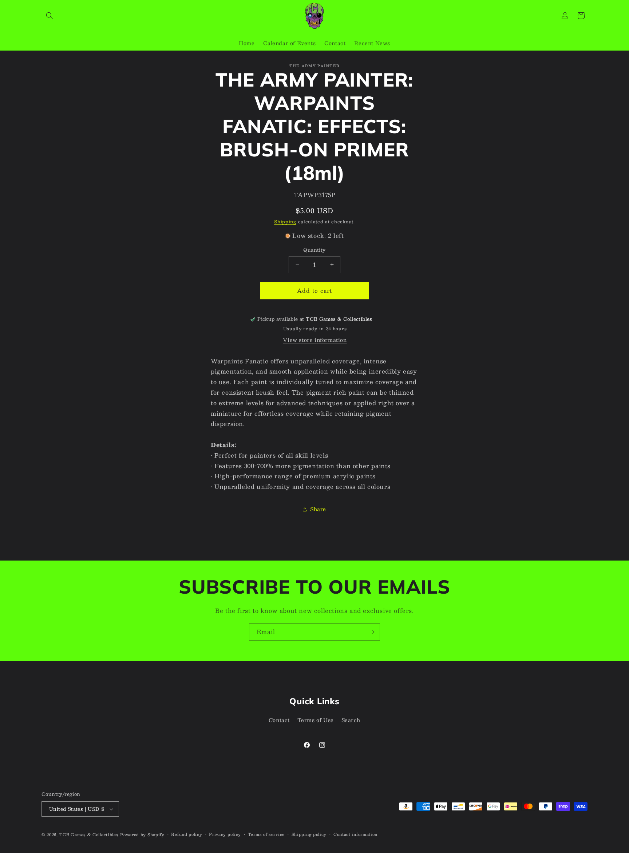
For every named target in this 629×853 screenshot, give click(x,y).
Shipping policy (309, 834)
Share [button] (318, 509)
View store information (315, 339)
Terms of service (266, 834)
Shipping (285, 221)
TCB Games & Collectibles (89, 834)
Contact (279, 720)
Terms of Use (315, 720)
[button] (49, 16)
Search (351, 720)
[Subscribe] (372, 632)
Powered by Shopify (142, 834)
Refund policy (186, 834)
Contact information (355, 834)
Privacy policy (225, 834)
